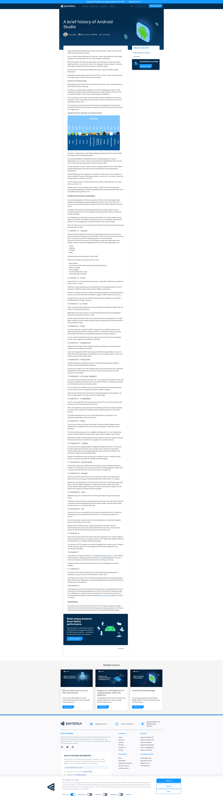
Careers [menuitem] (121, 742)
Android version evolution (142, 53)
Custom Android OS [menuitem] (147, 740)
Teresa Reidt (72, 35)
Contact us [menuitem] (122, 747)
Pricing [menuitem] (120, 750)
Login (131, 6)
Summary (136, 56)
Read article (68, 707)
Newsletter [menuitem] (122, 760)
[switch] (89, 794)
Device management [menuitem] (147, 747)
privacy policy (81, 775)
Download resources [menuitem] (125, 763)
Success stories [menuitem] (123, 766)
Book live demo (156, 6)
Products (85, 6)
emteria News (87, 771)
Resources (94, 6)
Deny (168, 791)
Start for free (141, 6)
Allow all (168, 780)
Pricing (112, 6)
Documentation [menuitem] (146, 754)
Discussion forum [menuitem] (146, 760)
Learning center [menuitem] (123, 768)
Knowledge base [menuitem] (145, 758)
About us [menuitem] (121, 740)
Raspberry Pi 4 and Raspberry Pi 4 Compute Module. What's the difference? (110, 692)
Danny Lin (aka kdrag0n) (107, 595)
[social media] (62, 747)
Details (128, 794)
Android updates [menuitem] (145, 742)
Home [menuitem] (120, 737)
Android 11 (109, 556)
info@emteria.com (101, 724)
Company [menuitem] (122, 733)
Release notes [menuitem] (145, 763)
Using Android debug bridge (143, 690)
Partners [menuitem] (121, 745)
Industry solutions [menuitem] (146, 750)
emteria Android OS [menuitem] (146, 737)
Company (103, 6)
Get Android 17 (134, 2)
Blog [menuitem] (119, 758)
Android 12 (78, 574)
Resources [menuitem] (122, 754)
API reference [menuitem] (144, 766)
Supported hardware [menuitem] (147, 745)
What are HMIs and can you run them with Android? (75, 691)
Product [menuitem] (143, 733)
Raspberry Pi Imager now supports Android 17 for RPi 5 (105, 2)
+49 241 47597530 (127, 724)
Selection (169, 786)
